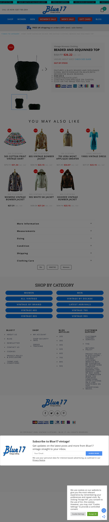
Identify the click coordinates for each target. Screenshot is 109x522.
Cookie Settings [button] (78, 514)
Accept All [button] (92, 514)
